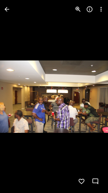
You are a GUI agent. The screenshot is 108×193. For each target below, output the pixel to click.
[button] (16, 97)
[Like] (81, 181)
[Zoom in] (78, 9)
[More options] (101, 9)
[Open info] (89, 9)
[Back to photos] (7, 9)
